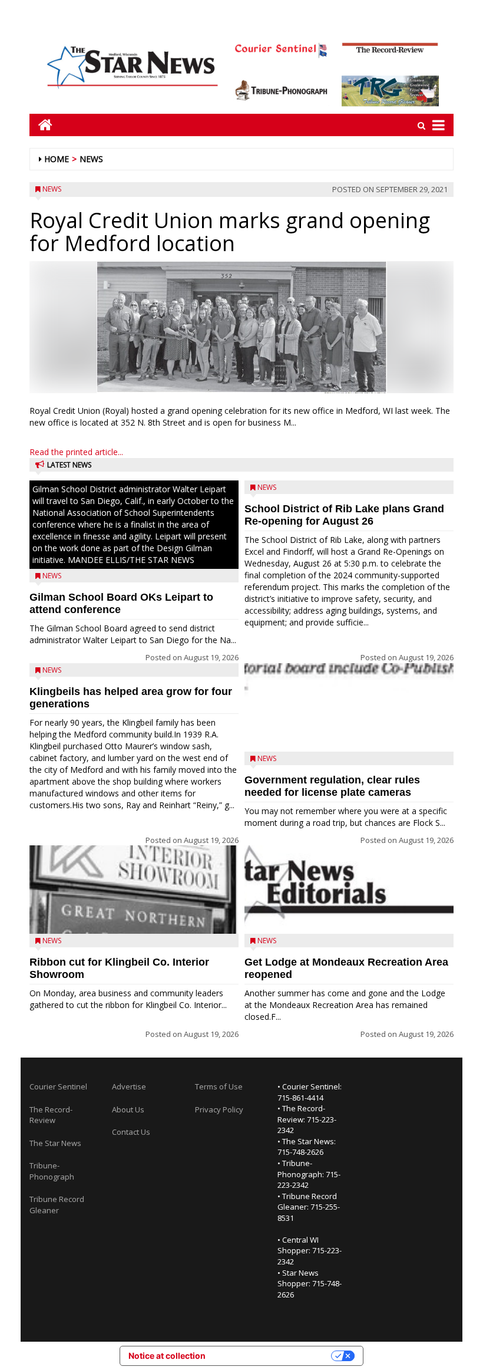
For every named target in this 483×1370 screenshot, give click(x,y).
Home (56, 158)
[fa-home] (40, 125)
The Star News (55, 1143)
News (91, 158)
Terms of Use (219, 1086)
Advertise (129, 1086)
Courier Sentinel (58, 1086)
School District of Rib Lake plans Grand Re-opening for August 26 (344, 515)
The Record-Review (50, 1115)
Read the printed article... (76, 451)
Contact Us (131, 1132)
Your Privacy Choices (273, 1356)
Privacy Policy (219, 1109)
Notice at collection (167, 1356)
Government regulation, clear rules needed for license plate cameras (332, 786)
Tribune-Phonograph (51, 1171)
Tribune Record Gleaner (56, 1205)
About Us (128, 1109)
